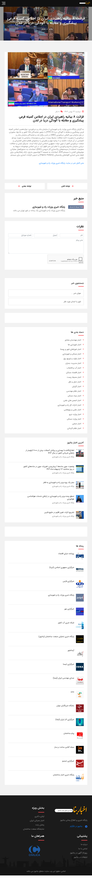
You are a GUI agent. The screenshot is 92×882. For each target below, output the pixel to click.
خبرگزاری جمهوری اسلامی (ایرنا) (61, 567)
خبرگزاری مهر (69, 608)
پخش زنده (40, 824)
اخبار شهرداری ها (74, 344)
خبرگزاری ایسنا (68, 664)
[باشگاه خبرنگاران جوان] (80, 708)
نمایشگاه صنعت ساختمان (33, 829)
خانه (51, 29)
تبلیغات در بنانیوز (80, 857)
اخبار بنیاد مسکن (74, 395)
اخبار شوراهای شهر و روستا (70, 349)
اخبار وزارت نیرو (75, 414)
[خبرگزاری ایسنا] (80, 666)
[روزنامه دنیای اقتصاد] (80, 556)
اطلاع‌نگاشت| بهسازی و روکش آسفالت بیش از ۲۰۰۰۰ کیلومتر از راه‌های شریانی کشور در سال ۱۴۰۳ (50, 451)
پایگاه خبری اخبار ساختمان (63, 774)
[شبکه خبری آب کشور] (80, 625)
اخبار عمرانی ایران (37, 820)
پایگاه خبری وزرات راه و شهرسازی (63, 457)
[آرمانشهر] (80, 652)
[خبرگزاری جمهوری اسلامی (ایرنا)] (80, 569)
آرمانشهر (71, 650)
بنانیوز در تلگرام (76, 826)
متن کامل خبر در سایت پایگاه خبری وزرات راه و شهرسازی (61, 163)
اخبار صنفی (76, 423)
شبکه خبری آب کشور (66, 622)
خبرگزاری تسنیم (68, 760)
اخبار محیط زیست (74, 377)
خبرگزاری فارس (68, 581)
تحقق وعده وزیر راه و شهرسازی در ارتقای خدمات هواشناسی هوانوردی (50, 497)
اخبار (44, 29)
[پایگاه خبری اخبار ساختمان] (80, 777)
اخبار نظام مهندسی (73, 391)
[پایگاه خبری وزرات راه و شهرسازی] (80, 597)
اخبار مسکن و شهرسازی (72, 353)
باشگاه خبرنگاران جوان (65, 705)
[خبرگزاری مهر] (80, 611)
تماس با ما (82, 848)
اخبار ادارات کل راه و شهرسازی (69, 405)
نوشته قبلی (65, 186)
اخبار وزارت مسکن (74, 419)
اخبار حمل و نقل (74, 381)
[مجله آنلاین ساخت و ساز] (80, 749)
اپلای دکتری (39, 816)
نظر (57, 111)
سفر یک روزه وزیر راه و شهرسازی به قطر (58, 482)
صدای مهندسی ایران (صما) (63, 678)
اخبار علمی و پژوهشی (72, 409)
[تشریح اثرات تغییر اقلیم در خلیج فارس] (80, 514)
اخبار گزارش (76, 386)
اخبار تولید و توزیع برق (72, 358)
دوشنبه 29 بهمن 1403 (72, 111)
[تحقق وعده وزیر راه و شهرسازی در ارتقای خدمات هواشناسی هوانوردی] (80, 498)
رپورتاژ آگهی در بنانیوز (78, 852)
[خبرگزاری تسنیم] (80, 763)
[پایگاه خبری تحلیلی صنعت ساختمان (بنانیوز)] (80, 639)
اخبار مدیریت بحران (73, 363)
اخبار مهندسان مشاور (73, 339)
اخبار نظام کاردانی (74, 428)
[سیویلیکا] (34, 850)
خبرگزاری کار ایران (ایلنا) (64, 719)
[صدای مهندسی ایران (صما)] (80, 680)
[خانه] (80, 694)
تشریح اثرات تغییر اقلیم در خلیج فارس (59, 512)
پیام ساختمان (69, 733)
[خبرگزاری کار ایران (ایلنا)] (80, 721)
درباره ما (84, 844)
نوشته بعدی (26, 186)
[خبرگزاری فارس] (80, 583)
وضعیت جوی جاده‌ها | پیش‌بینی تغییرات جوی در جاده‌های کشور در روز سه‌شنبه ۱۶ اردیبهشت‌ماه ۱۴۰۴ (48, 468)
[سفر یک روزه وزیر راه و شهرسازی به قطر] (80, 484)
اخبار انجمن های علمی (72, 400)
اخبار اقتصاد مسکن (73, 372)
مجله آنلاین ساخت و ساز (64, 747)
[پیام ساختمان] (80, 735)
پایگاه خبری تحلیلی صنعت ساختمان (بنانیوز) (56, 636)
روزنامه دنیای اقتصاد (66, 553)
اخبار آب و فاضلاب (74, 367)
